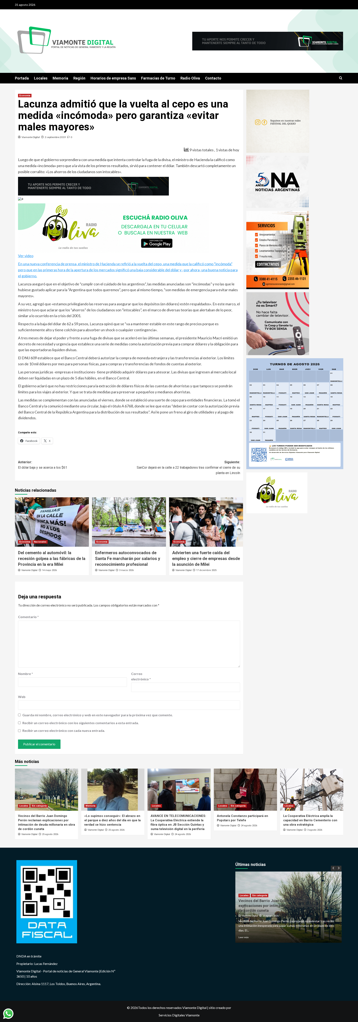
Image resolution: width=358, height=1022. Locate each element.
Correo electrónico (141, 676)
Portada (22, 78)
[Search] (340, 78)
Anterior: (42, 464)
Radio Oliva (190, 78)
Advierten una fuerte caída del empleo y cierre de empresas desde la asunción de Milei (206, 558)
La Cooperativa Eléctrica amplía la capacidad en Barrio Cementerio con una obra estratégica (310, 820)
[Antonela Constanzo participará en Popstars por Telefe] (245, 790)
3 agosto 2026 (314, 830)
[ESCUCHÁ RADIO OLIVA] (113, 227)
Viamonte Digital (31, 137)
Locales (40, 78)
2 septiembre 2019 (55, 137)
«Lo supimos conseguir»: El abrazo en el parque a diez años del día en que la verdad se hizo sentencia (112, 820)
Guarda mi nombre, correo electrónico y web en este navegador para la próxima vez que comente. (97, 715)
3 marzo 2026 (126, 570)
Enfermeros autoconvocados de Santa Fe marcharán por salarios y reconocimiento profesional (127, 558)
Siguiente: (188, 467)
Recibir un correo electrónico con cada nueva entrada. (63, 730)
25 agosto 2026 (50, 834)
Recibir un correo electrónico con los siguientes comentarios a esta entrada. (80, 723)
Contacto (213, 78)
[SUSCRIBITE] (93, 185)
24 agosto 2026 (183, 834)
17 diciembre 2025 (206, 570)
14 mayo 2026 (49, 570)
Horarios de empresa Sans (113, 78)
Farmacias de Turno (158, 78)
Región (79, 78)
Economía (24, 95)
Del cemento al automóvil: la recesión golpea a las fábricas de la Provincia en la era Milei (51, 558)
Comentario (28, 617)
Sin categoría (39, 805)
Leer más (243, 937)
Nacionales (40, 541)
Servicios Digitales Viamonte (179, 1015)
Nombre (25, 674)
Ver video (25, 255)
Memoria (60, 78)
